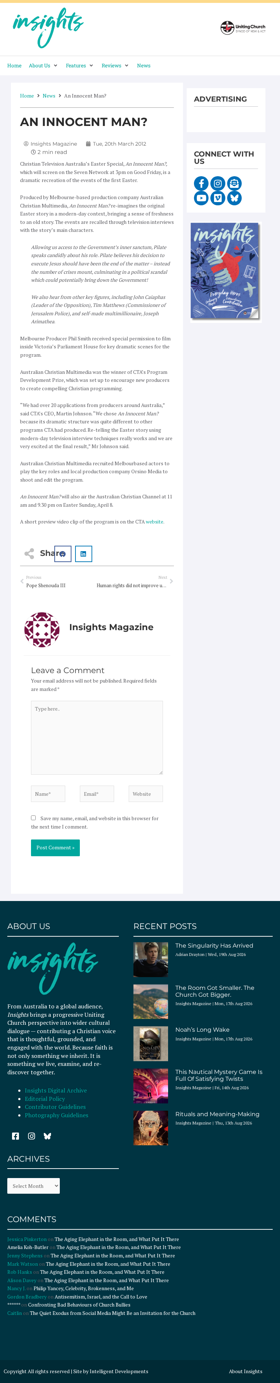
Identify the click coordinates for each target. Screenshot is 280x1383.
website (154, 521)
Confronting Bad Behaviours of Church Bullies (79, 1304)
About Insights (245, 1371)
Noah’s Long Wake (202, 1029)
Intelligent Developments (119, 1371)
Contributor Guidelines (55, 1107)
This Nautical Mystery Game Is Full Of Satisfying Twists (218, 1075)
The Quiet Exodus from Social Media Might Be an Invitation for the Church (112, 1313)
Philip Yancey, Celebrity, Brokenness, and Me (84, 1288)
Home (27, 95)
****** (13, 1304)
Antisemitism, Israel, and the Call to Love (101, 1296)
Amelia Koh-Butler (27, 1247)
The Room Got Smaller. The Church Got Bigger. (214, 991)
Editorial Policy (45, 1099)
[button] (43, 66)
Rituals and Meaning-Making (217, 1114)
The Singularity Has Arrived (214, 945)
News (49, 95)
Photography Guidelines (56, 1115)
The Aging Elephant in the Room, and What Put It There (117, 1239)
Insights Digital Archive (56, 1090)
